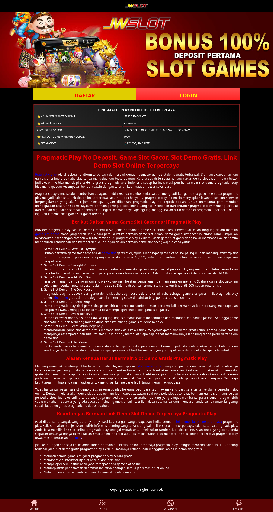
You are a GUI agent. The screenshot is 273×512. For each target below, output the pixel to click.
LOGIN (188, 95)
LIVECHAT (239, 509)
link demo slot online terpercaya (198, 422)
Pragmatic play (46, 174)
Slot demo (61, 298)
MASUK (34, 509)
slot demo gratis (149, 366)
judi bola (75, 438)
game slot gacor (46, 234)
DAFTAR (85, 95)
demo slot (109, 253)
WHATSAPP (170, 509)
